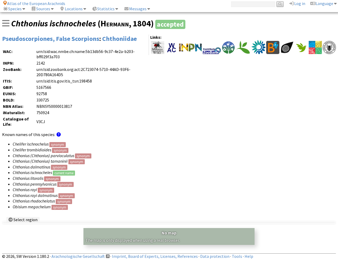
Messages (138, 8)
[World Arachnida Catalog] (171, 52)
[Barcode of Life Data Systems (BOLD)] (272, 52)
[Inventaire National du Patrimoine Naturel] (190, 52)
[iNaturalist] (301, 52)
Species (15, 8)
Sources (43, 8)
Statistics (106, 8)
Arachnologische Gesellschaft (78, 256)
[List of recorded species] (6, 23)
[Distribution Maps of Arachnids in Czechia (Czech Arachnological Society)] (329, 52)
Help (249, 256)
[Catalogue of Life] (315, 52)
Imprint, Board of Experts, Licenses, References (155, 256)
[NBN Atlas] (287, 52)
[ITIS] (228, 52)
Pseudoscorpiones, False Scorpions (50, 39)
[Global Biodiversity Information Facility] (243, 52)
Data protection (214, 256)
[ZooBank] (212, 52)
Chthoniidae (119, 39)
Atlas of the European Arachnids (36, 3)
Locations (74, 8)
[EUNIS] (258, 52)
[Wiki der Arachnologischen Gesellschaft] (157, 52)
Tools (237, 256)
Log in (299, 3)
